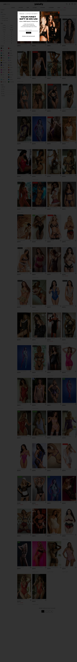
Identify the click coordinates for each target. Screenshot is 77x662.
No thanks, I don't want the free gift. (28, 36)
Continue (28, 32)
